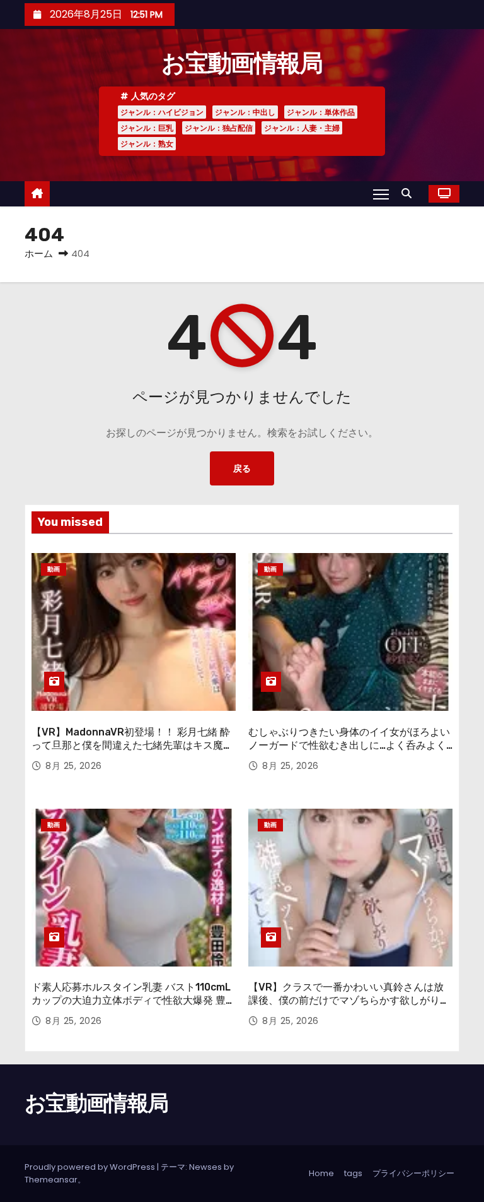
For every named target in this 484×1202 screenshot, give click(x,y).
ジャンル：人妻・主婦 (302, 127)
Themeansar (51, 1180)
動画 (53, 569)
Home (321, 1173)
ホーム (39, 253)
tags (353, 1173)
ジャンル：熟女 (146, 143)
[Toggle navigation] (381, 193)
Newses (205, 1167)
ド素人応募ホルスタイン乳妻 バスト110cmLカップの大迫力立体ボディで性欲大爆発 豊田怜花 (134, 1000)
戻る (242, 468)
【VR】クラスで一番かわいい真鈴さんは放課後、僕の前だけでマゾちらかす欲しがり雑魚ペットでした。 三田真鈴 (349, 1000)
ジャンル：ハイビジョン (162, 112)
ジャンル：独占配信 (219, 127)
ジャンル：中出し (245, 112)
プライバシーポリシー (413, 1173)
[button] (409, 193)
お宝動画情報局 (241, 63)
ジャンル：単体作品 (321, 112)
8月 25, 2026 (73, 765)
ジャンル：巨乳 (146, 127)
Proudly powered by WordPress (91, 1167)
